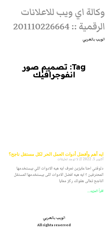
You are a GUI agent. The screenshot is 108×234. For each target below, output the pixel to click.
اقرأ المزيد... (95, 191)
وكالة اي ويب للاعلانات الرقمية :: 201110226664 (59, 19)
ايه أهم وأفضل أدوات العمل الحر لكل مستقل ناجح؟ (56, 154)
